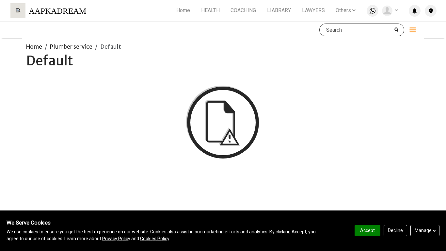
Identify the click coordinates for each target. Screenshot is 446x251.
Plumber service (71, 46)
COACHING (243, 10)
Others (343, 10)
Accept (367, 230)
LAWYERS (313, 10)
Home (183, 10)
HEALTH (210, 10)
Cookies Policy (154, 238)
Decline (395, 230)
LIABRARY (279, 10)
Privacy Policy (116, 238)
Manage (423, 230)
